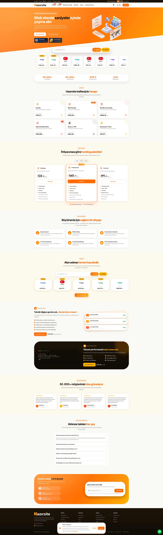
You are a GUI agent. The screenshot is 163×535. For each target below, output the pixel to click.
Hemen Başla (41, 34)
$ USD (121, 1)
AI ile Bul (106, 49)
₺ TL (118, 1)
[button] (81, 435)
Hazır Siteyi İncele (40, 334)
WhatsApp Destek (99, 519)
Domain (54, 5)
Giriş (119, 5)
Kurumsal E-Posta (89, 5)
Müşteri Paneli (116, 515)
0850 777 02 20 (38, 1)
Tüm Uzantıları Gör (81, 295)
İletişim (97, 521)
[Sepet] (113, 5)
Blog (45, 1)
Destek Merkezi (99, 515)
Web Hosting (63, 515)
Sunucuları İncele (89, 364)
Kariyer (79, 521)
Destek (50, 1)
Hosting (59, 5)
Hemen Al (50, 181)
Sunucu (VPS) (63, 521)
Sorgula (97, 49)
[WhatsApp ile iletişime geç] (159, 531)
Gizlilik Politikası (110, 531)
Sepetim (115, 521)
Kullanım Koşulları (118, 531)
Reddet (94, 528)
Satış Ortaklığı (57, 1)
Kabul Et (101, 528)
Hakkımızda (80, 515)
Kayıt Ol (126, 5)
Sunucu (82, 5)
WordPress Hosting (67, 5)
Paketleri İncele (54, 34)
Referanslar (80, 517)
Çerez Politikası (75, 531)
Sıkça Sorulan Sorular (100, 517)
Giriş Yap (115, 517)
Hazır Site (76, 5)
